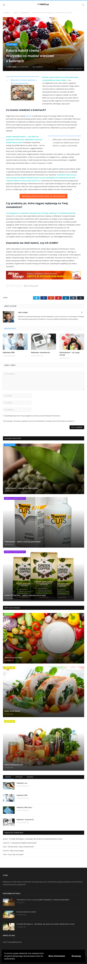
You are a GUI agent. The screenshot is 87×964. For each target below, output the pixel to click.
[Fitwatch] (44, 4)
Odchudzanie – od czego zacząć (69, 354)
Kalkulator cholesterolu (40, 353)
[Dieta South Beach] (43, 691)
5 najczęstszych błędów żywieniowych (24, 843)
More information (57, 956)
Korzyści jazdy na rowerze (26, 912)
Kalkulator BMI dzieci (24, 807)
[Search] (83, 4)
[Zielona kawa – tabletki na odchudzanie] (43, 469)
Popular (19, 777)
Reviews (30, 777)
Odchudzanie (11, 44)
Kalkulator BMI (8, 353)
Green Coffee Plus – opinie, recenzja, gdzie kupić (25, 595)
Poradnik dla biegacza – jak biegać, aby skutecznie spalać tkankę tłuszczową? (35, 839)
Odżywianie (9, 614)
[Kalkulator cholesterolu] (43, 342)
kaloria (28, 116)
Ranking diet (9, 668)
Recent (8, 777)
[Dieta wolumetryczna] (43, 745)
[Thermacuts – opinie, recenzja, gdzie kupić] (43, 522)
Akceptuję (76, 956)
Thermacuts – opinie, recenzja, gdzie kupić (23, 542)
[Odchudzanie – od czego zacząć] (71, 342)
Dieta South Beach (12, 711)
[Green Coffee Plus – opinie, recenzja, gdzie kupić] (43, 576)
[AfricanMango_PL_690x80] (43, 279)
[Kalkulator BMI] (15, 342)
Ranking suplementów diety (15, 498)
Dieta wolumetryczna (14, 765)
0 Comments (38, 67)
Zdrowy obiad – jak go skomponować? (21, 847)
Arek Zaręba (12, 67)
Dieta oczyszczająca (13, 657)
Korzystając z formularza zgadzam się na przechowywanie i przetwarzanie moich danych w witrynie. (39, 421)
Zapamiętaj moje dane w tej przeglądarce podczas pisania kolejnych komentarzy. (32, 416)
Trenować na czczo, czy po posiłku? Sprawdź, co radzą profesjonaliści (43, 900)
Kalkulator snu (22, 783)
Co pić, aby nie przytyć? (16, 854)
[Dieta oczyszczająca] (43, 638)
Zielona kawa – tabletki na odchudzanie (21, 488)
